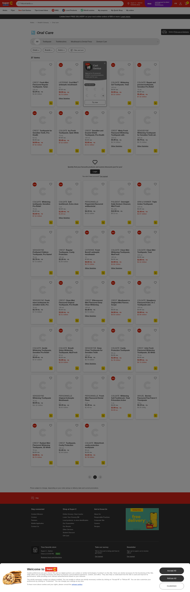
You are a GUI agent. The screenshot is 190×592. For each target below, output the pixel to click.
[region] (95, 577)
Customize (171, 586)
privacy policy (77, 584)
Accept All (171, 571)
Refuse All (171, 578)
